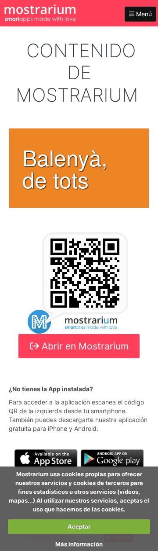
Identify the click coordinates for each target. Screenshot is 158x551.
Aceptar (79, 526)
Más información (79, 543)
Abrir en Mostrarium (84, 346)
